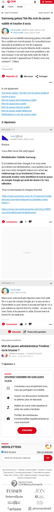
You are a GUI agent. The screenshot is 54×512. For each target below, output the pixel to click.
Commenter (11, 222)
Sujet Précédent (11, 12)
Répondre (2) (12, 76)
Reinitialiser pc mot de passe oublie (19, 114)
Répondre (16, 332)
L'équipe (22, 470)
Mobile (20, 7)
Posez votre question (36, 332)
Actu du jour (9, 452)
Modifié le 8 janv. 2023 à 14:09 (22, 139)
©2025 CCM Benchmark (27, 478)
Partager (43, 76)
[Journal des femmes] (14, 491)
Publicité (41, 470)
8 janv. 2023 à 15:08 (31, 33)
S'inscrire (27, 430)
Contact (49, 470)
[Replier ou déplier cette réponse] (51, 129)
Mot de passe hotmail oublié (16, 107)
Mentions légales (31, 475)
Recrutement (9, 473)
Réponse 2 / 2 (8, 283)
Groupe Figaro (44, 475)
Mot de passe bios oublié (14, 103)
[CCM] (11, 2)
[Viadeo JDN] (39, 503)
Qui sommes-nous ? (9, 470)
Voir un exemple (45, 452)
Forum (11, 7)
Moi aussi (28, 76)
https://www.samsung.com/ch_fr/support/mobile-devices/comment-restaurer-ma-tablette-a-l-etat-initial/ (27, 199)
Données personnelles (23, 473)
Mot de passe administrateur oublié (19, 100)
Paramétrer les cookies (41, 473)
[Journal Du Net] (39, 491)
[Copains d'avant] (14, 503)
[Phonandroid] (39, 509)
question (48, 2)
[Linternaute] (14, 496)
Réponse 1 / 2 (8, 129)
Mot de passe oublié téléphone (17, 110)
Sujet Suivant (44, 12)
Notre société (31, 470)
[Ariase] (14, 508)
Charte (16, 475)
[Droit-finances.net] (39, 497)
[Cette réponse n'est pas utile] (30, 222)
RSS (21, 475)
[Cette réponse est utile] (21, 222)
